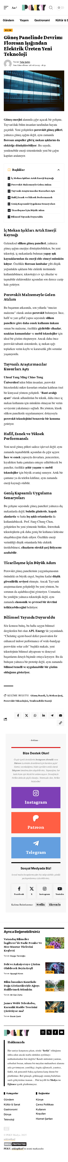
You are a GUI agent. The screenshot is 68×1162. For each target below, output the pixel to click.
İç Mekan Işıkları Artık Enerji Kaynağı (32, 178)
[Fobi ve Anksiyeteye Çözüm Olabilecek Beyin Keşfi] (54, 968)
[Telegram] (35, 847)
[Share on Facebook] (18, 715)
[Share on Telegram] (52, 715)
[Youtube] (60, 891)
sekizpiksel (9, 1139)
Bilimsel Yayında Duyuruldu (27, 216)
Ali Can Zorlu (16, 995)
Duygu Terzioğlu (17, 956)
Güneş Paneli (37, 695)
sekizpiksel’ (18, 1148)
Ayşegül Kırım (16, 973)
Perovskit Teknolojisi (16, 700)
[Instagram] (35, 797)
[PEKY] (34, 7)
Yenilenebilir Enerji (40, 700)
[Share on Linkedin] (43, 715)
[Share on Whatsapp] (35, 715)
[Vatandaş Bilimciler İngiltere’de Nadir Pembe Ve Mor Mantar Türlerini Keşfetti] (54, 943)
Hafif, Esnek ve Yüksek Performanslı (31, 197)
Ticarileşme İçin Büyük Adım (28, 210)
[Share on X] (26, 715)
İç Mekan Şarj (54, 695)
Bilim (8, 30)
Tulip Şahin (25, 62)
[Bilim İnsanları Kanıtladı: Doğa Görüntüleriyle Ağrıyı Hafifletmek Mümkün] (54, 985)
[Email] (60, 715)
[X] (31, 891)
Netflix (40, 904)
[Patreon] (35, 822)
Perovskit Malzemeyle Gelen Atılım (31, 184)
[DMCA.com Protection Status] (15, 1144)
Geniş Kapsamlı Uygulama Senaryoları (33, 203)
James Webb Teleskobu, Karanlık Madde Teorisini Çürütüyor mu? (20, 1006)
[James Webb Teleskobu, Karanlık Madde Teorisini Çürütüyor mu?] (54, 1007)
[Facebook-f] (55, 1032)
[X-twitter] (49, 1032)
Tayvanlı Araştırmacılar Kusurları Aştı (33, 190)
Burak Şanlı (15, 1016)
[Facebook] (19, 891)
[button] (7, 7)
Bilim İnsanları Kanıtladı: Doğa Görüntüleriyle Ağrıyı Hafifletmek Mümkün (21, 985)
